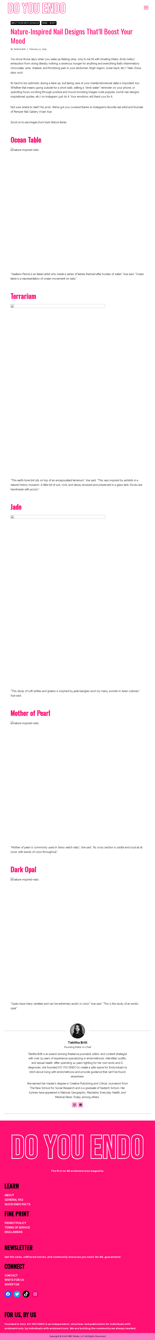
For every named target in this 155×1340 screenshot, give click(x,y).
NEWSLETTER (19, 1247)
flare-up (56, 83)
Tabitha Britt (20, 49)
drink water (92, 87)
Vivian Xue (45, 111)
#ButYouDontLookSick (25, 23)
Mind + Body (49, 23)
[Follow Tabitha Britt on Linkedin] (80, 1104)
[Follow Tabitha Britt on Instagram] (74, 1104)
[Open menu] (146, 7)
